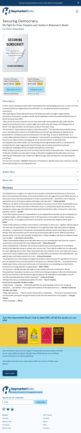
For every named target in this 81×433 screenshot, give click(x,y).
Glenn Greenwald (15, 28)
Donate (46, 418)
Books (5, 415)
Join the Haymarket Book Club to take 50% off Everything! (40, 3)
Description (8, 101)
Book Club (7, 428)
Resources (7, 421)
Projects (6, 425)
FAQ (45, 425)
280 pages (14, 79)
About (45, 421)
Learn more (10, 373)
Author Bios (9, 171)
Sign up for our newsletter (13, 398)
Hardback (7, 79)
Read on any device (33, 94)
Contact (46, 428)
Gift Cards (47, 415)
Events (5, 418)
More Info (8, 180)
